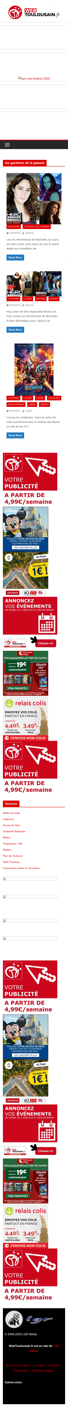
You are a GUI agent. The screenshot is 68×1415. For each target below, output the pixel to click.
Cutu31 (28, 411)
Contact (40, 1365)
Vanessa (29, 233)
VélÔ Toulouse (11, 862)
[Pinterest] (55, 1395)
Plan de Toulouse (13, 855)
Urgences (8, 819)
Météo (6, 837)
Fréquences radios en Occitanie (21, 868)
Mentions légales (43, 1370)
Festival (40, 299)
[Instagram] (23, 1395)
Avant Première (16, 404)
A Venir (40, 398)
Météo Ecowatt (11, 813)
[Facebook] (12, 1395)
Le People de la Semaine (36, 227)
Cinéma (32, 404)
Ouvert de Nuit (11, 825)
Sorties (54, 299)
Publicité (54, 1365)
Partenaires (21, 1370)
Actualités (13, 227)
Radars (7, 849)
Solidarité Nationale (14, 831)
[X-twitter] (44, 1395)
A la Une (28, 299)
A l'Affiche (13, 299)
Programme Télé (12, 843)
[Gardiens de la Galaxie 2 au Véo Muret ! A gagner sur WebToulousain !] (34, 369)
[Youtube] (34, 1395)
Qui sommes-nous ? (18, 1365)
